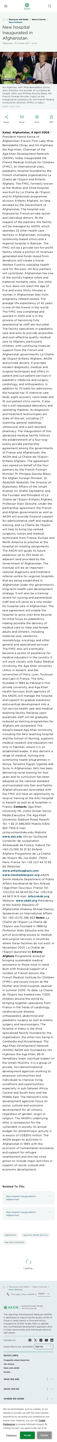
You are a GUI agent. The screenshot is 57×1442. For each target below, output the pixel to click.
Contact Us (10, 1340)
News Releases (15, 22)
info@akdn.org (38, 896)
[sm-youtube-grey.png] (47, 1340)
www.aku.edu (12, 836)
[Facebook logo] (31, 1340)
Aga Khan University (14, 1242)
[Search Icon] (49, 6)
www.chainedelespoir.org (21, 875)
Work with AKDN (11, 1368)
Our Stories (9, 1364)
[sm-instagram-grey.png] (42, 1340)
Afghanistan (10, 1235)
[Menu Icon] (6, 6)
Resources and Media (18, 19)
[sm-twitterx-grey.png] (36, 1340)
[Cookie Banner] (28, 1423)
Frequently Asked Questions (16, 1360)
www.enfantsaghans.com (20, 870)
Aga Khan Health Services (35, 1235)
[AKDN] (27, 6)
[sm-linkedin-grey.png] (51, 1340)
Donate (7, 1372)
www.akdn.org (26, 900)
